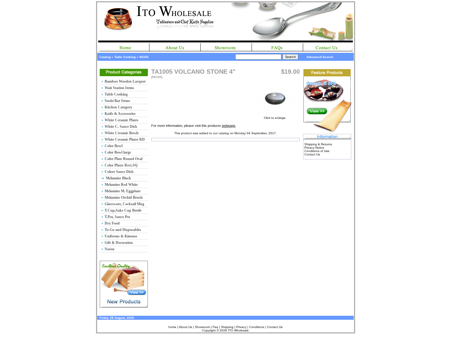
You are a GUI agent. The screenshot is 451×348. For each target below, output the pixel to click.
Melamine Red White (121, 184)
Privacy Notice (314, 147)
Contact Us (312, 154)
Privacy (241, 327)
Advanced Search (319, 57)
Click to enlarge (275, 117)
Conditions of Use (317, 151)
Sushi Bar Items (117, 101)
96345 (143, 57)
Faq (215, 327)
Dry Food (112, 223)
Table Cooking (125, 57)
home (172, 327)
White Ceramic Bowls (122, 133)
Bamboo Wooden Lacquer (125, 81)
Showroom (202, 327)
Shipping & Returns (318, 144)
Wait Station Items (119, 88)
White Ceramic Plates (121, 120)
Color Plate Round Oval (123, 159)
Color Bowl (113, 146)
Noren (109, 249)
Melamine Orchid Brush (124, 197)
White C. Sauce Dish (121, 126)
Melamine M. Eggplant (123, 191)
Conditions (256, 327)
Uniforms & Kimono (121, 236)
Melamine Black (118, 178)
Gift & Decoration (119, 242)
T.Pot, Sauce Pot (117, 217)
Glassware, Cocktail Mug (124, 204)
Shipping (227, 327)
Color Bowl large (118, 152)
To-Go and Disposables (123, 230)
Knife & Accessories (120, 113)
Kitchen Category (118, 107)
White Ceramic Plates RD (125, 139)
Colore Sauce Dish (119, 172)
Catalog (105, 57)
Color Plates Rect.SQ (121, 165)
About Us (185, 327)
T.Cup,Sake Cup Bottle (123, 210)
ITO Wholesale (238, 330)
